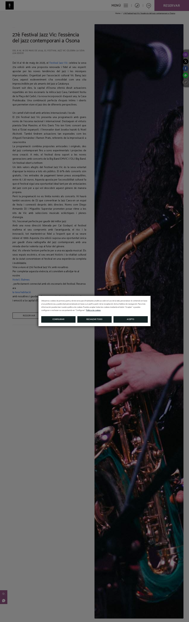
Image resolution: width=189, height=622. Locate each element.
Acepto (130, 319)
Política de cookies (93, 310)
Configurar (58, 319)
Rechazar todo (94, 319)
